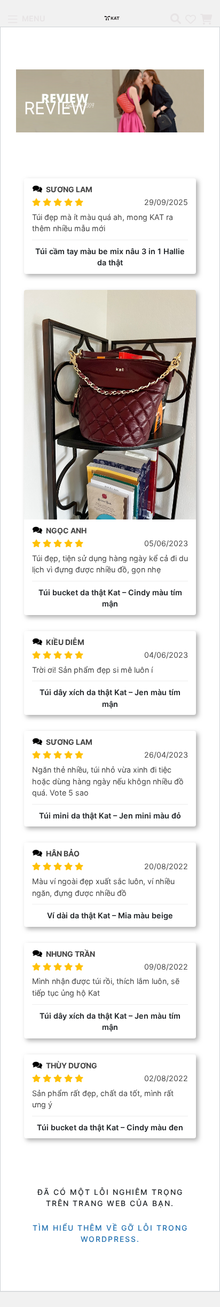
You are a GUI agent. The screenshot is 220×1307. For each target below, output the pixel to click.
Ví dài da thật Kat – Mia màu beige (110, 915)
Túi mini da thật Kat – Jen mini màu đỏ (110, 815)
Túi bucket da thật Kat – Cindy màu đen (110, 1127)
